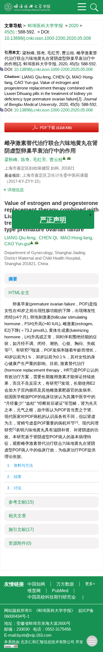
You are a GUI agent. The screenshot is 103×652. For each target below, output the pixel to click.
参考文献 (21, 502)
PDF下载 (56, 127)
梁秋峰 (11, 159)
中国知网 (36, 584)
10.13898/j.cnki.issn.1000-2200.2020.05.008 (47, 38)
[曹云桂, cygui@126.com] (64, 158)
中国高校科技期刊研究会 (52, 597)
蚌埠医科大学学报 (45, 25)
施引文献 (21, 529)
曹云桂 (56, 159)
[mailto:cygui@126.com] (69, 158)
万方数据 (65, 584)
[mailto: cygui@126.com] (36, 242)
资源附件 (20, 543)
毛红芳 (39, 159)
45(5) (10, 32)
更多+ (90, 583)
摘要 (13, 279)
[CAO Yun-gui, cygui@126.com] (31, 242)
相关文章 (17, 515)
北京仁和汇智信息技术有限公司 (47, 642)
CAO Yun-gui (17, 243)
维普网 (34, 590)
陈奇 (25, 159)
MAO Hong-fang (76, 237)
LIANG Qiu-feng (19, 237)
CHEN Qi (48, 237)
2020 (74, 25)
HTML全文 (19, 292)
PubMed (60, 590)
